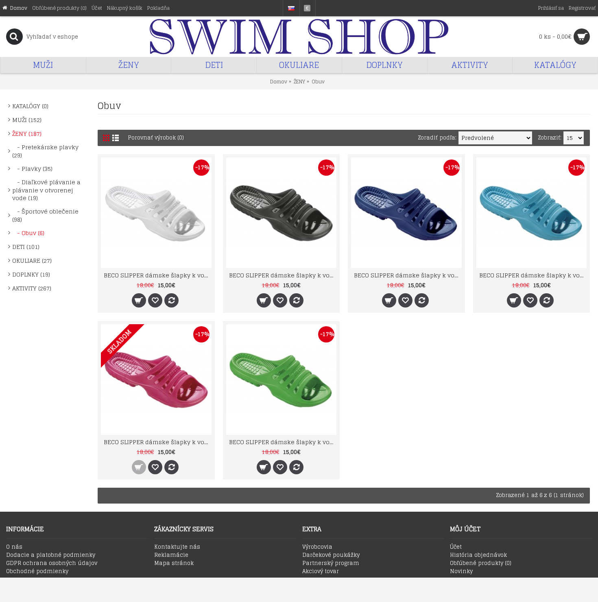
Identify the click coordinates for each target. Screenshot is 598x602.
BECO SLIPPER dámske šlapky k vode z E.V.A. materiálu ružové (158, 442)
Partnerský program (330, 563)
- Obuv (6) (28, 233)
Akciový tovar (320, 571)
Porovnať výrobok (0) (156, 137)
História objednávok (478, 555)
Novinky (461, 571)
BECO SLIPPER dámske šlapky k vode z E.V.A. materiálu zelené (283, 442)
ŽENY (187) (26, 134)
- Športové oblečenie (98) (45, 215)
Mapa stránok (174, 563)
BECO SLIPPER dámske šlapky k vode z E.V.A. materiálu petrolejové (533, 275)
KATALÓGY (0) (30, 106)
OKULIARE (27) (32, 260)
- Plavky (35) (32, 169)
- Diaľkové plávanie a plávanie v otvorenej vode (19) (46, 190)
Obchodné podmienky (37, 571)
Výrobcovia (317, 547)
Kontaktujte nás (177, 547)
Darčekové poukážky (331, 555)
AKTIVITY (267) (31, 288)
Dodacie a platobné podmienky (50, 555)
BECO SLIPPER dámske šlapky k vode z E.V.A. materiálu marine (408, 275)
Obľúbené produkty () (480, 563)
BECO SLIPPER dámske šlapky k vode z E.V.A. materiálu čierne (283, 275)
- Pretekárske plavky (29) (45, 151)
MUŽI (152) (26, 120)
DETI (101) (25, 247)
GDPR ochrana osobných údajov (51, 563)
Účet (456, 547)
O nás (14, 547)
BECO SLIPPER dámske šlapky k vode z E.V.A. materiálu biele (158, 275)
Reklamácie (171, 555)
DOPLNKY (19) (31, 274)
